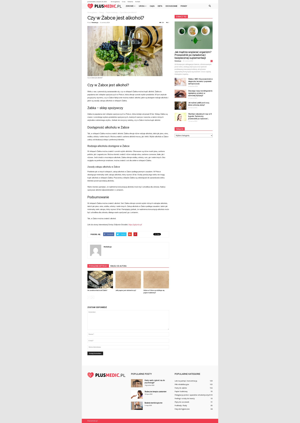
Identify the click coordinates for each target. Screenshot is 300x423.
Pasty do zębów (181, 388)
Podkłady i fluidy (181, 405)
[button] (210, 6)
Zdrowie (129, 6)
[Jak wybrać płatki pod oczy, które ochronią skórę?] (180, 106)
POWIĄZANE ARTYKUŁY (98, 266)
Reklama (130, 1)
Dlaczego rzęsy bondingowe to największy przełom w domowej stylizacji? (200, 93)
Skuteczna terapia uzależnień (155, 392)
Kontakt (137, 1)
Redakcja (95, 22)
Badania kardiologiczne (153, 403)
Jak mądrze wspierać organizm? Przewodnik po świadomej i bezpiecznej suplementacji (193, 55)
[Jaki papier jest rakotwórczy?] (128, 279)
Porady (184, 6)
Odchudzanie (171, 6)
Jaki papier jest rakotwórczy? (125, 290)
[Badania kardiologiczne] (137, 406)
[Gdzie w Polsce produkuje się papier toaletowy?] (156, 279)
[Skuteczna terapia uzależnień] (137, 394)
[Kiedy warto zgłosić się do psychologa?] (137, 383)
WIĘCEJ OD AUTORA (118, 266)
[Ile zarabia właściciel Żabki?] (100, 279)
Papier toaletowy (181, 391)
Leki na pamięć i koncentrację (186, 381)
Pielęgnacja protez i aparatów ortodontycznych (192, 395)
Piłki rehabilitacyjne (182, 384)
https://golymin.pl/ (135, 225)
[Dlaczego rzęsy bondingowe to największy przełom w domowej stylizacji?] (180, 94)
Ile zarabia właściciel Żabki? (97, 290)
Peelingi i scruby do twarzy (185, 398)
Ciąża (152, 6)
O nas (123, 1)
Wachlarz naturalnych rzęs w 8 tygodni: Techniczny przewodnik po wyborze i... (200, 116)
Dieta (160, 6)
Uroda (141, 6)
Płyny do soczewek (182, 402)
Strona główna (115, 1)
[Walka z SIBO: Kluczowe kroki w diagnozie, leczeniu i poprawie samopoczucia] (180, 82)
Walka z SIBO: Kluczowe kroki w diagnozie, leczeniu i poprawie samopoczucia (200, 81)
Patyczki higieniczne (182, 409)
